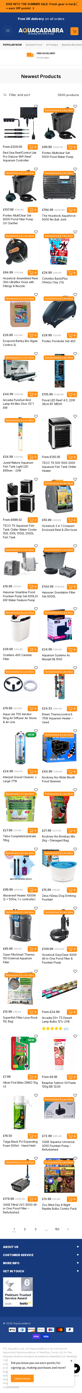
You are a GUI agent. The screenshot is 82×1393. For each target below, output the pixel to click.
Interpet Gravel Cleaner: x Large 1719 (20, 779)
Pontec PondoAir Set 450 (58, 341)
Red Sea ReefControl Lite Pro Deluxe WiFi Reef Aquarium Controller (19, 156)
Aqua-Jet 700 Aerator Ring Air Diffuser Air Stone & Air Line (20, 717)
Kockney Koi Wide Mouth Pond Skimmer (58, 779)
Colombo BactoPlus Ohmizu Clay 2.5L (55, 280)
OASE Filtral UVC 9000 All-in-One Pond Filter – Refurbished (20, 1208)
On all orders (43, 58)
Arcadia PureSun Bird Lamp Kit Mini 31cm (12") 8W (18, 403)
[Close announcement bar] (76, 4)
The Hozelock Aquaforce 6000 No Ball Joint (59, 217)
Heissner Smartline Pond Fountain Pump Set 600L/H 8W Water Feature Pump (20, 596)
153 (57, 1229)
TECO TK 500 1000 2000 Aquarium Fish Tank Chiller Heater (59, 466)
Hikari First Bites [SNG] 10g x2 (20, 1084)
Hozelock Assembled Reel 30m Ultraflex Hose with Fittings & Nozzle (20, 282)
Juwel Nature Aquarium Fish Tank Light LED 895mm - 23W (18, 466)
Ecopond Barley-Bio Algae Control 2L (20, 343)
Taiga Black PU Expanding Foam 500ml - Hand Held (20, 1143)
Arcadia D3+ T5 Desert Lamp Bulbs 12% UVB (57, 1019)
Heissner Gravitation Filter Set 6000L (58, 594)
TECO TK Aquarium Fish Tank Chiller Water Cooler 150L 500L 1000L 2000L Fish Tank (20, 531)
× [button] (71, 1360)
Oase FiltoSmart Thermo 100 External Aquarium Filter (19, 958)
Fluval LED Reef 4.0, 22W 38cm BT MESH (58, 402)
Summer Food (34, 44)
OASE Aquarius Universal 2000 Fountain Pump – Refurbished (58, 1145)
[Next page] (67, 1229)
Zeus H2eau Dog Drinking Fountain (59, 897)
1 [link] (14, 1229)
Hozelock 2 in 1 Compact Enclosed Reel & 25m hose (59, 527)
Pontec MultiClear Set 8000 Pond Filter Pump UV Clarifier (18, 219)
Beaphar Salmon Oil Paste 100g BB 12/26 (59, 1084)
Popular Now (12, 44)
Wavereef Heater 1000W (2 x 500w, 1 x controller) (19, 897)
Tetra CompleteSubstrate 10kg (19, 838)
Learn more (22, 1378)
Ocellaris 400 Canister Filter (17, 657)
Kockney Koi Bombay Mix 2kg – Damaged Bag (58, 838)
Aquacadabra (21, 1323)
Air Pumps (52, 44)
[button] (8, 31)
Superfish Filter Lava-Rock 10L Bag (20, 1019)
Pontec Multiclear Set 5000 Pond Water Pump (57, 154)
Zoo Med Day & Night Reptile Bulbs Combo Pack (59, 1206)
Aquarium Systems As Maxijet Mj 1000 (56, 657)
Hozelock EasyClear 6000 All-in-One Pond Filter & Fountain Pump (59, 958)
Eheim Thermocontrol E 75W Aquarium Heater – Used (57, 718)
